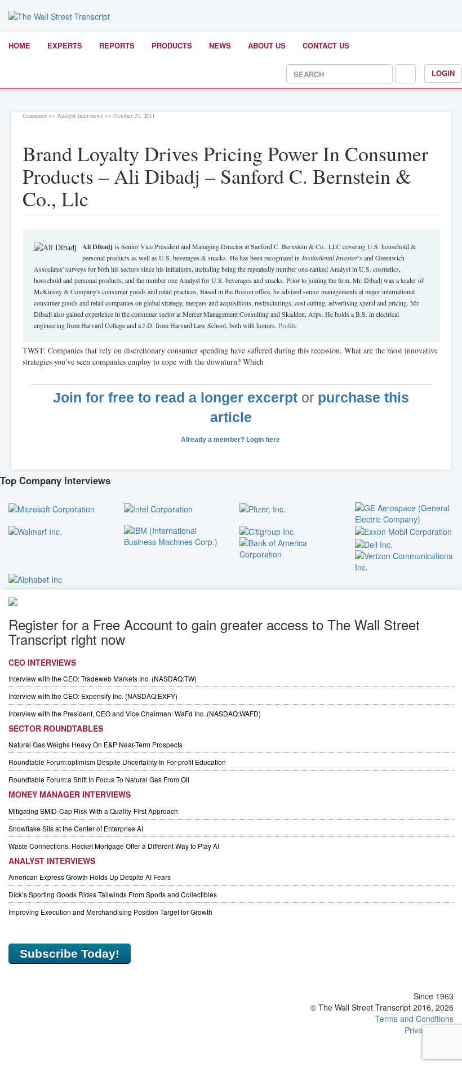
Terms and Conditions (414, 1018)
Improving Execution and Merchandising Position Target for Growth (110, 912)
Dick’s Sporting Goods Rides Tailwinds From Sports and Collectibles (112, 894)
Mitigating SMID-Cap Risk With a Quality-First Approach (93, 811)
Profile (287, 325)
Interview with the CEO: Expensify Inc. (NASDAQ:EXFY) (92, 696)
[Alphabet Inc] (35, 578)
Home (19, 45)
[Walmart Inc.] (35, 530)
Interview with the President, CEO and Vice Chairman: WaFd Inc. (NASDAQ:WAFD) (134, 713)
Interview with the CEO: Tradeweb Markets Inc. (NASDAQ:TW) (102, 678)
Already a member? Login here (231, 440)
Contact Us (326, 45)
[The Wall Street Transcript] (59, 15)
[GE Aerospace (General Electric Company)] (404, 512)
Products (172, 45)
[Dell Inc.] (374, 542)
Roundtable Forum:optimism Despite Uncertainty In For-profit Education (117, 762)
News (220, 45)
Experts (64, 45)
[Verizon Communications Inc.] (404, 559)
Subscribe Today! (69, 953)
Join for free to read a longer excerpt (175, 397)
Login (443, 73)
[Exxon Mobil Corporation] (403, 530)
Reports (117, 45)
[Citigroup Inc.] (267, 530)
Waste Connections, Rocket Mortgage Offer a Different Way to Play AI (113, 846)
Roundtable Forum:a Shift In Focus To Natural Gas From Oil (98, 779)
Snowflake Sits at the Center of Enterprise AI (75, 828)
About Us (267, 45)
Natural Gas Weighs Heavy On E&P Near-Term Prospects (95, 744)
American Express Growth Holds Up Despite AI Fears (89, 877)
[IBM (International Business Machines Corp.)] (173, 535)
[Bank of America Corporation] (288, 547)
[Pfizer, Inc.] (262, 507)
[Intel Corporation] (158, 507)
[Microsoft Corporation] (51, 507)
